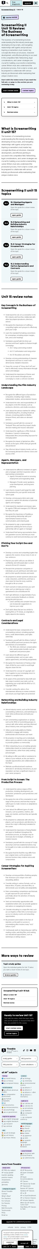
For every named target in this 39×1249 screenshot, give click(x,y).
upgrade (28, 3)
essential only (10, 1243)
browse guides (11, 975)
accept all (24, 1243)
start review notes (10, 91)
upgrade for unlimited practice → (19, 1222)
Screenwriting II (8, 10)
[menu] (36, 3)
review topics (28, 91)
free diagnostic (16, 3)
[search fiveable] (7, 3)
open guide (16, 215)
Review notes (12, 112)
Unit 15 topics (12, 107)
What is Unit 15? (13, 102)
